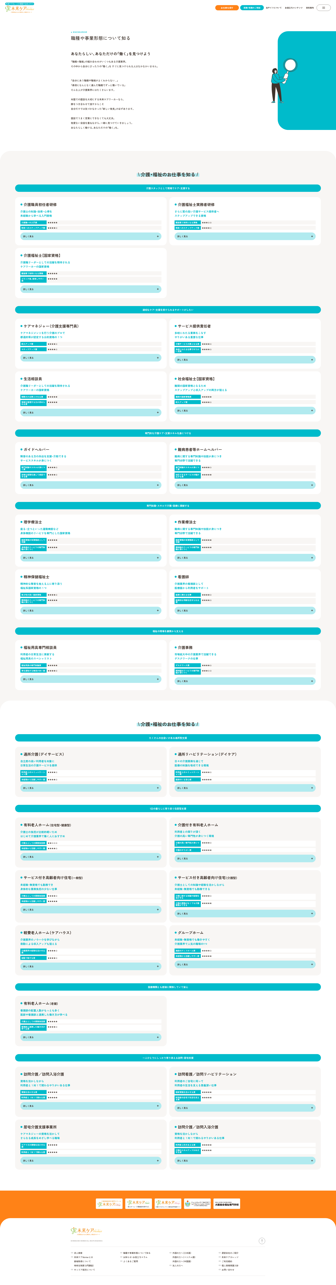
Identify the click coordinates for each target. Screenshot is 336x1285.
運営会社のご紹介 (230, 1252)
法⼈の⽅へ (177, 1265)
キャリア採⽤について (84, 1269)
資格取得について (82, 1261)
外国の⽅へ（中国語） (181, 1261)
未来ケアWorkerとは (83, 1257)
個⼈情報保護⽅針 (230, 1265)
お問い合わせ (228, 1269)
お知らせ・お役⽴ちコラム (135, 1257)
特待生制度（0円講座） (84, 1265)
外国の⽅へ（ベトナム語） (184, 1257)
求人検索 (78, 1252)
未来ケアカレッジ (230, 1257)
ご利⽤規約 (227, 1261)
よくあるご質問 (130, 1261)
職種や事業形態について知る (137, 1252)
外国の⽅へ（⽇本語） (181, 1252)
